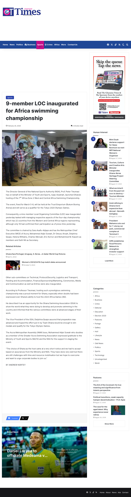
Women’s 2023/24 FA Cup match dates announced (44, 262)
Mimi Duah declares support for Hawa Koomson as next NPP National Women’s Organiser (116, 147)
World (97, 363)
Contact (125, 492)
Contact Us (72, 44)
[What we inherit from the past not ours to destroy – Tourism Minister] (100, 191)
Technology (99, 355)
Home (5, 44)
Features (98, 320)
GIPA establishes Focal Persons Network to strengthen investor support (116, 246)
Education (99, 312)
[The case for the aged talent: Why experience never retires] (118, 410)
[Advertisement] (87, 20)
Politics (19, 44)
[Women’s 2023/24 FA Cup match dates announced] (13, 265)
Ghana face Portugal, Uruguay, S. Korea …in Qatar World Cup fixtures (36, 254)
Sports (40, 44)
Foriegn (98, 324)
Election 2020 (100, 316)
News (12, 44)
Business (31, 44)
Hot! (96, 331)
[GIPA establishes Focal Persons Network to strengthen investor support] (100, 244)
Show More (109, 424)
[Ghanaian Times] (22, 11)
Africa (56, 44)
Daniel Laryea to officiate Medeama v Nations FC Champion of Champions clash (29, 453)
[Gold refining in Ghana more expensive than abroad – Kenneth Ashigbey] (100, 206)
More (63, 44)
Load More (109, 261)
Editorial (98, 308)
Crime (49, 44)
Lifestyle (98, 335)
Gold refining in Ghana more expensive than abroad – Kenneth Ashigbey (116, 208)
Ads (119, 492)
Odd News (99, 343)
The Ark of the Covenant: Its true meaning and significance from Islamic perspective (107, 387)
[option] (44, 452)
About (108, 492)
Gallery (98, 328)
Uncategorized (101, 359)
